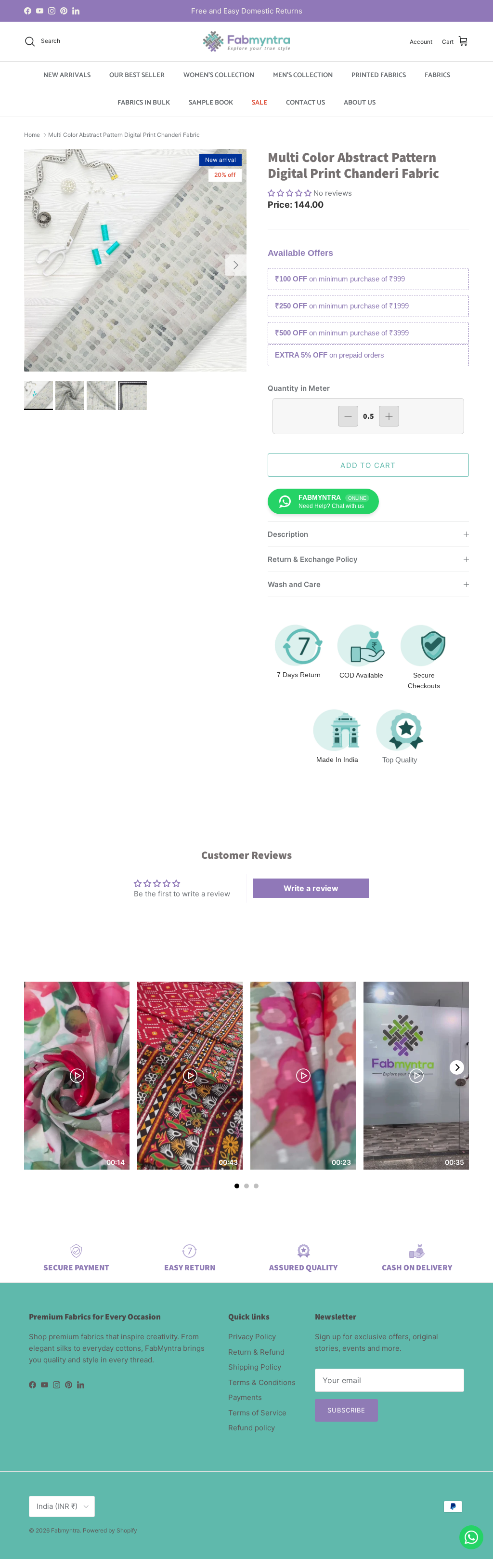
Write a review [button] (311, 888)
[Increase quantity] (389, 416)
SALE (259, 102)
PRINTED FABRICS (378, 75)
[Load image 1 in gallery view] (135, 260)
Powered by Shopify (110, 1530)
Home (32, 134)
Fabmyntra (65, 1530)
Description (288, 534)
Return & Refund (256, 1352)
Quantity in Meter (299, 388)
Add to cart (368, 465)
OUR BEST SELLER (137, 75)
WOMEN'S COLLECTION (218, 75)
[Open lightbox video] (77, 1075)
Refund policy (251, 1427)
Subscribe (346, 1410)
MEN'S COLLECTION (303, 75)
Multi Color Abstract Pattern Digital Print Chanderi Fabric (124, 134)
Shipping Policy (254, 1367)
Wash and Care (294, 584)
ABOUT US (360, 102)
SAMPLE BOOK (211, 102)
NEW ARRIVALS (67, 75)
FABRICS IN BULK (143, 102)
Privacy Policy (252, 1336)
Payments (245, 1397)
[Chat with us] (471, 1537)
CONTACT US (305, 102)
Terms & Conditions (262, 1382)
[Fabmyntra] (246, 41)
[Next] (457, 1067)
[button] (290, 193)
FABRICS (437, 75)
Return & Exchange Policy (313, 559)
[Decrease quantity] (348, 416)
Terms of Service (257, 1412)
